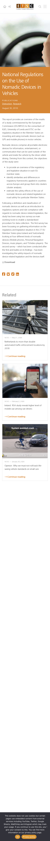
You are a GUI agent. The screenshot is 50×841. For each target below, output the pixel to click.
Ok (17, 837)
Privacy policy (29, 837)
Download (9, 262)
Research (17, 103)
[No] (46, 826)
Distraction (7, 103)
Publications (10, 100)
